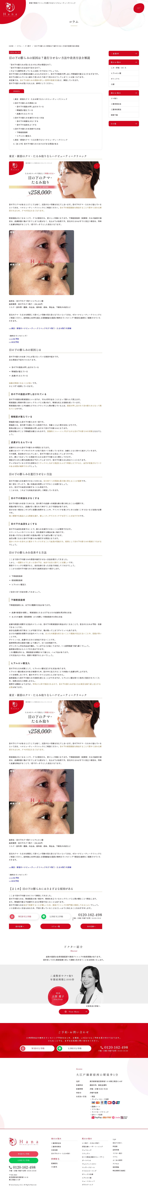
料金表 (115, 1146)
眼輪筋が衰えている (25, 110)
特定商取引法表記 (119, 1170)
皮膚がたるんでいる (25, 113)
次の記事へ (91, 926)
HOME (11, 46)
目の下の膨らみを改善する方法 (28, 128)
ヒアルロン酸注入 (24, 136)
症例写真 (116, 1150)
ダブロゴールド (87, 1185)
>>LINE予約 (14, 339)
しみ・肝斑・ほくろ (118, 68)
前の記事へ (20, 926)
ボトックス (115, 79)
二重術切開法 (116, 109)
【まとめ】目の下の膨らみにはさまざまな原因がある (37, 143)
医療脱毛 (54, 1163)
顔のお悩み (116, 93)
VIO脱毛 (54, 1167)
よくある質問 (117, 1160)
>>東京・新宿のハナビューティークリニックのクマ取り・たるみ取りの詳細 (40, 328)
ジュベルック (87, 1150)
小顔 (112, 84)
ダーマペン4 (86, 1160)
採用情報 (116, 1167)
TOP (114, 1139)
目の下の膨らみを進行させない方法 (29, 117)
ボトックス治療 (87, 1174)
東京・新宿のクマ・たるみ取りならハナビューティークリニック (41, 99)
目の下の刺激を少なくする (27, 121)
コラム (19, 46)
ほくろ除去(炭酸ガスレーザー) (93, 1157)
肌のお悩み (116, 62)
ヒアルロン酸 (116, 73)
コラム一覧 (55, 926)
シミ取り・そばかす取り (91, 1143)
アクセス (116, 1164)
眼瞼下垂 (114, 115)
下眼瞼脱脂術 (22, 132)
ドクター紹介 (117, 1153)
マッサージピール (88, 1167)
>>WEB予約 (14, 342)
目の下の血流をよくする (27, 124)
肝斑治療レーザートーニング (92, 1146)
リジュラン (86, 1153)
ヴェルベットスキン (89, 1164)
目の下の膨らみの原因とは (26, 103)
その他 (114, 123)
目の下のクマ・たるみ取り (60, 1153)
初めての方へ (117, 1143)
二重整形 (115, 53)
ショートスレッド (88, 1181)
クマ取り (28, 46)
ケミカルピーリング (89, 1171)
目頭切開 (54, 1150)
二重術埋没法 (116, 104)
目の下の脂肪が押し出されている (30, 106)
